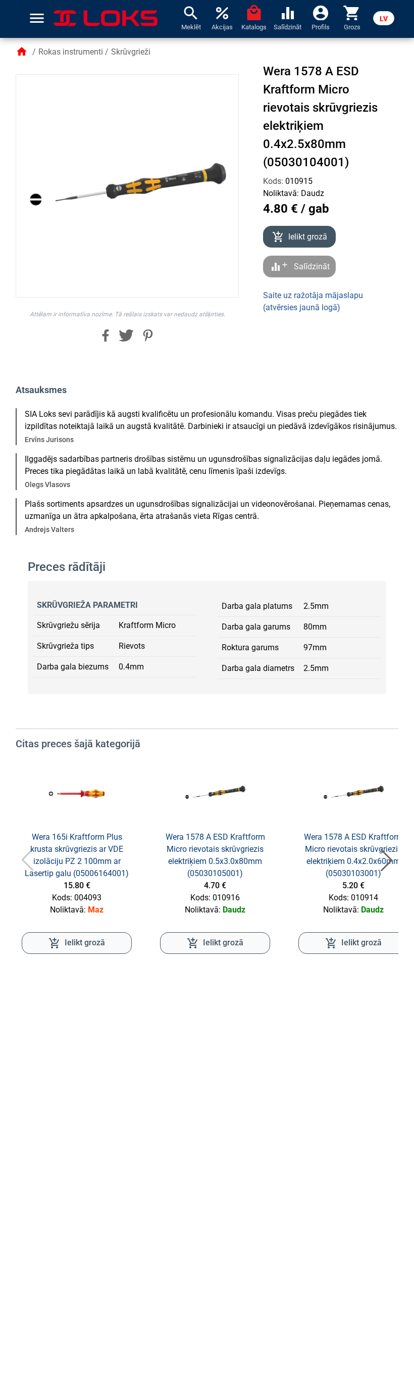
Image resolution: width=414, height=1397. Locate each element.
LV (384, 19)
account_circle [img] (321, 12)
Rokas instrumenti (70, 52)
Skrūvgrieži (130, 52)
